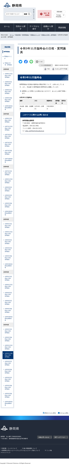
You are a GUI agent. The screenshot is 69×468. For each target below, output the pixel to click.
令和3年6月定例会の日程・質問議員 (8, 379)
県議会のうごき (35, 35)
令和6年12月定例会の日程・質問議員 (8, 180)
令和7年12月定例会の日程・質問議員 (8, 128)
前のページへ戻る (50, 413)
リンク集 (49, 450)
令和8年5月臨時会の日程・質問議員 (8, 99)
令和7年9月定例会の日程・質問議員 (8, 136)
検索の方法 (33, 14)
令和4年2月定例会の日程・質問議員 (8, 331)
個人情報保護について (30, 448)
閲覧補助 (59, 11)
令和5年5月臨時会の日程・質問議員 (8, 257)
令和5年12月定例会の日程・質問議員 (8, 233)
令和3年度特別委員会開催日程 (8, 403)
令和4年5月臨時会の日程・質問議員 (8, 310)
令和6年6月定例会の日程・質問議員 (8, 197)
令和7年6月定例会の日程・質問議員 (8, 144)
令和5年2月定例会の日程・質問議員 (8, 278)
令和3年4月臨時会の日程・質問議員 (8, 395)
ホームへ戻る (64, 413)
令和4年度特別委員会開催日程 (8, 318)
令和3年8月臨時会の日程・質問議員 (8, 371)
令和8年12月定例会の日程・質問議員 (8, 75)
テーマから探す (34, 27)
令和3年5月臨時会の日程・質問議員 (8, 387)
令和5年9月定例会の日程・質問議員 (8, 241)
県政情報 (62, 27)
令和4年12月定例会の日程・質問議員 (8, 286)
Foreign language (58, 15)
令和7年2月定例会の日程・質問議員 (8, 172)
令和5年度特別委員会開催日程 (8, 265)
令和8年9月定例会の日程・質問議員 (8, 83)
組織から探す (48, 27)
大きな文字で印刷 (61, 69)
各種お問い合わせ (44, 437)
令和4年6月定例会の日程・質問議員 (8, 302)
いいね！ (41, 61)
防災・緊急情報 (46, 14)
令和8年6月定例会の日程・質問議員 (8, 91)
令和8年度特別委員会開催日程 (8, 107)
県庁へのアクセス (60, 437)
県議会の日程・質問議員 (48, 35)
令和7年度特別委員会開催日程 (8, 160)
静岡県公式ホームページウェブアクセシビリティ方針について (21, 450)
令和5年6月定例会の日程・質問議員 (8, 249)
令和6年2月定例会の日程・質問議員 (8, 225)
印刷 (48, 69)
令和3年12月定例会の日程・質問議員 (8, 347)
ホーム (7, 26)
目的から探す (20, 27)
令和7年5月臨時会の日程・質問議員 (8, 152)
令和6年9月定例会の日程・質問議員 (8, 189)
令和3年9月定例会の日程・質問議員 (8, 363)
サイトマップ (6, 452)
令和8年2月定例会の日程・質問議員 (8, 120)
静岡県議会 (25, 35)
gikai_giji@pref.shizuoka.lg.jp (34, 131)
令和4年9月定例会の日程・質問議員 (8, 294)
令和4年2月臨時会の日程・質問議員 (8, 339)
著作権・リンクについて (9, 448)
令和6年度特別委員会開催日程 (8, 213)
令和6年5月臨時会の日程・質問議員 (8, 205)
